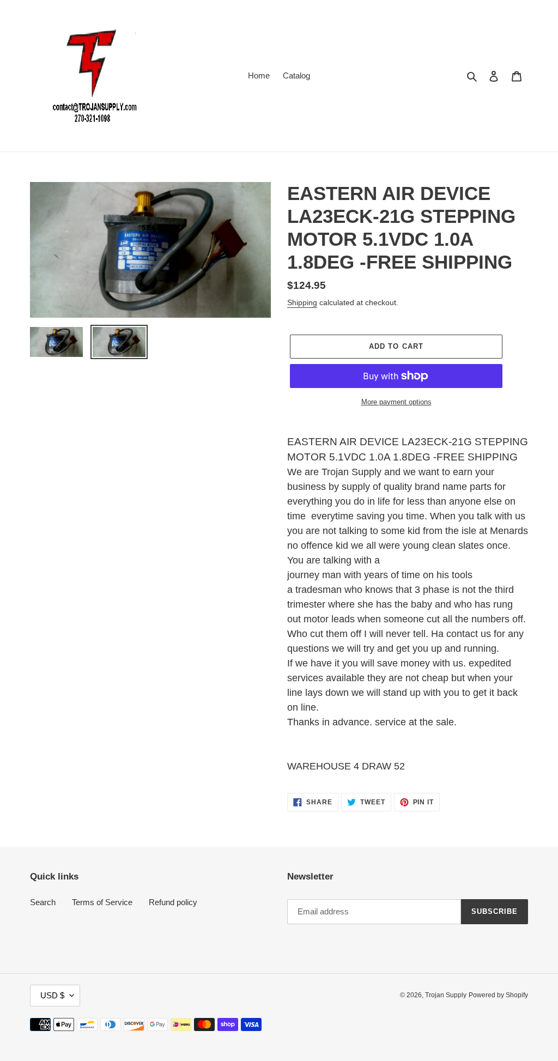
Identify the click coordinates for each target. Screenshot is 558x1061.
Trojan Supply (445, 995)
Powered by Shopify (498, 995)
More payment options (396, 402)
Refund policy (173, 902)
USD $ (52, 995)
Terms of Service (102, 902)
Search (43, 902)
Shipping (302, 302)
